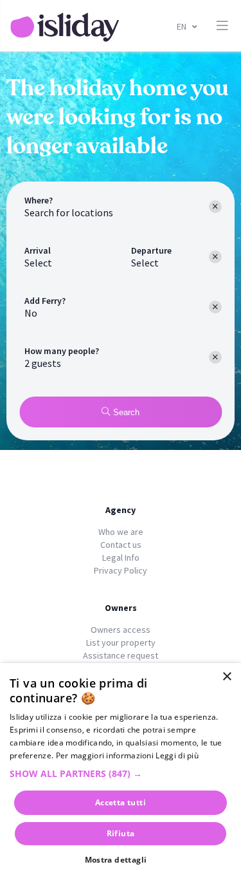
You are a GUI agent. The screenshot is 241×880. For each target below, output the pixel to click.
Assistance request (120, 655)
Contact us (120, 544)
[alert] (120, 771)
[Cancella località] (215, 206)
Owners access (120, 629)
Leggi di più (177, 755)
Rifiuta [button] (121, 833)
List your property (121, 642)
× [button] (226, 677)
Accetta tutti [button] (120, 802)
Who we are (120, 532)
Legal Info (120, 557)
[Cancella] (215, 307)
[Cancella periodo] (215, 256)
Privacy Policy (120, 570)
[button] (120, 773)
